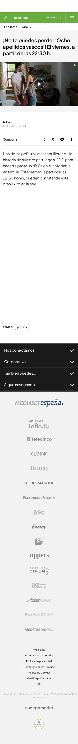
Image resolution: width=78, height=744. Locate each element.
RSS (39, 684)
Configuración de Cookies (39, 666)
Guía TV (26, 27)
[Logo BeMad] (39, 541)
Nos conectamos (19, 350)
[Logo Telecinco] (39, 439)
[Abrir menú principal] (72, 17)
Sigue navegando (19, 384)
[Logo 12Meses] (39, 585)
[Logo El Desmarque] (39, 483)
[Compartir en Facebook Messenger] (62, 139)
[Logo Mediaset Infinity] (39, 424)
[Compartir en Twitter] (52, 139)
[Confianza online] (39, 728)
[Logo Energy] (39, 527)
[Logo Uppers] (39, 556)
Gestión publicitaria (39, 678)
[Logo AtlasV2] (39, 600)
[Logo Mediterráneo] (39, 629)
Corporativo (15, 361)
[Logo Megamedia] (41, 708)
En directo (10, 27)
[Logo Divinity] (39, 468)
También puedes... (20, 373)
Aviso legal (39, 649)
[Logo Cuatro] (39, 453)
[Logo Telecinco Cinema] (39, 571)
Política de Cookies (39, 672)
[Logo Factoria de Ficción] (39, 497)
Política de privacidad (39, 661)
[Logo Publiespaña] (39, 615)
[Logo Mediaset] (39, 405)
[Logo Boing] (39, 512)
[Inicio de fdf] (6, 17)
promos (21, 17)
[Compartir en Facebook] (71, 139)
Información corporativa (39, 655)
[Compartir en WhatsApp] (43, 139)
